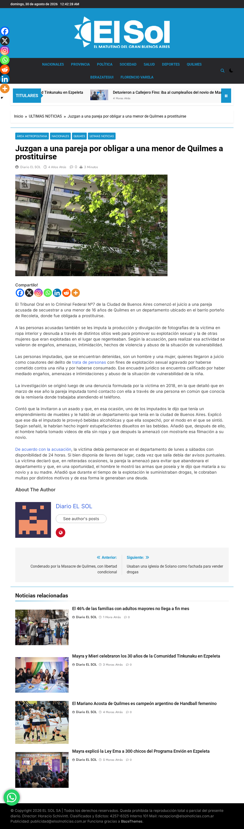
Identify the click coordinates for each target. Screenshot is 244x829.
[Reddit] (66, 293)
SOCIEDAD (128, 64)
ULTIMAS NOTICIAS (102, 136)
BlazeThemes (131, 821)
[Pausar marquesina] (226, 95)
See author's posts (81, 518)
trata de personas (89, 362)
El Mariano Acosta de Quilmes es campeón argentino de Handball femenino (144, 703)
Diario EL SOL (30, 167)
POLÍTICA (104, 64)
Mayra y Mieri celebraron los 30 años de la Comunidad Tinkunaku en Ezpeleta (146, 656)
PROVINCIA (80, 64)
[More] (75, 293)
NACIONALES (53, 64)
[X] (29, 293)
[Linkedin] (57, 293)
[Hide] (2, 98)
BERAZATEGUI (101, 77)
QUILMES (194, 64)
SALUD (149, 64)
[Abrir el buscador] (222, 71)
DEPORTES (171, 64)
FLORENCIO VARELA (137, 77)
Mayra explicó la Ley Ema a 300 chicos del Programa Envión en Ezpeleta (141, 751)
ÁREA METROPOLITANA (32, 136)
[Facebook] (20, 293)
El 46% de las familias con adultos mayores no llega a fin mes (130, 608)
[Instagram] (38, 293)
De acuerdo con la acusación (43, 449)
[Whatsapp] (48, 293)
